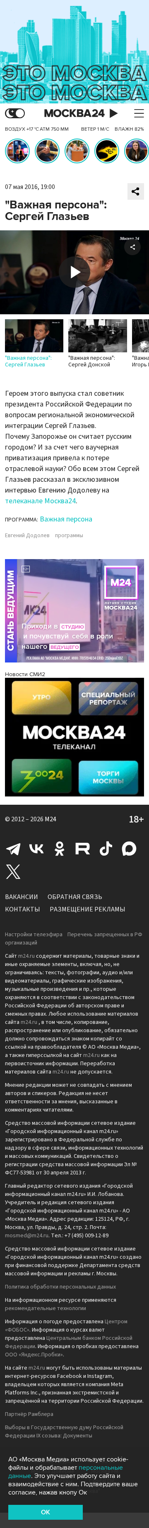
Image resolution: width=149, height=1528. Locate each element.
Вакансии (21, 896)
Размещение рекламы (87, 909)
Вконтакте (36, 848)
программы (69, 535)
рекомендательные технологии (45, 1308)
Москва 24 (74, 113)
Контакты (22, 909)
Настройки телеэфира (33, 934)
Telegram (13, 848)
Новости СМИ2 (25, 674)
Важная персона (66, 519)
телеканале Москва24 (40, 501)
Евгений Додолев (27, 535)
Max (129, 848)
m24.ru (26, 956)
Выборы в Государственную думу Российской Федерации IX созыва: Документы (64, 1431)
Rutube (82, 848)
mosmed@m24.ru (26, 1235)
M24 (50, 819)
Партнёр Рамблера (29, 1414)
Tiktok (106, 848)
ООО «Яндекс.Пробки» (34, 1355)
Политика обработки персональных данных (60, 1287)
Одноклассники (59, 848)
